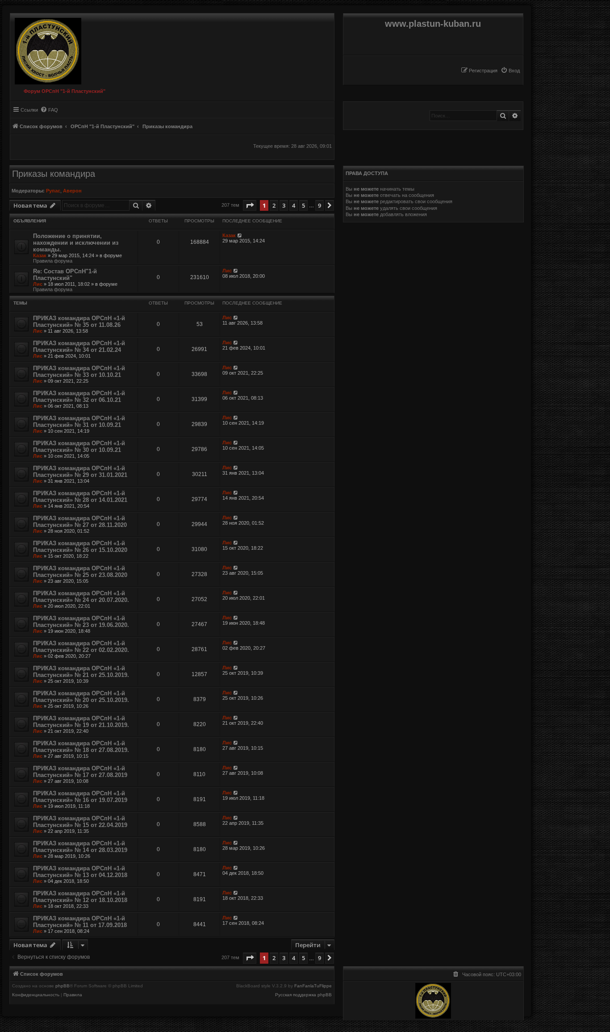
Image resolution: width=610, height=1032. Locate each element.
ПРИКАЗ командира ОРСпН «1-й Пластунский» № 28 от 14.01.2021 (80, 496)
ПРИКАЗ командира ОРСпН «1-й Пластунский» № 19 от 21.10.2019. (81, 721)
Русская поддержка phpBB (303, 995)
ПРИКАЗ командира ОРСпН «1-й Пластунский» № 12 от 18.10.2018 (80, 896)
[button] (249, 205)
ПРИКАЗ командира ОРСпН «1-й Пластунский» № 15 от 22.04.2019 (80, 821)
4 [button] (293, 205)
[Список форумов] (45, 48)
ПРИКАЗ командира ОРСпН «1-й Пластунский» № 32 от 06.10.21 (79, 396)
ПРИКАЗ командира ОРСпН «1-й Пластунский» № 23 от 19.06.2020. (81, 621)
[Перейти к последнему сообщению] (240, 235)
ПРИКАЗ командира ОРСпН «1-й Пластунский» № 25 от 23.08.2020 (80, 571)
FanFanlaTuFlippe (313, 986)
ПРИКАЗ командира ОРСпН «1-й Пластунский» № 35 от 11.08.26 (79, 321)
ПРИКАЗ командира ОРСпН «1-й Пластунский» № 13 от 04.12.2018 (80, 871)
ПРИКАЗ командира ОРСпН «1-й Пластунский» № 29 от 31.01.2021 (80, 471)
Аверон (72, 190)
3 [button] (283, 205)
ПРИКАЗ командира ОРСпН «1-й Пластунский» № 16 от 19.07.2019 (80, 796)
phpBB (62, 986)
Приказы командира (53, 174)
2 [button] (274, 205)
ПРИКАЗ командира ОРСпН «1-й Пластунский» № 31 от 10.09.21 (79, 421)
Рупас (53, 190)
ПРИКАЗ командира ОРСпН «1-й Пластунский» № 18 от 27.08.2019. (81, 746)
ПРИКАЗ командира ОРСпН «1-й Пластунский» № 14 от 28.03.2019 (80, 846)
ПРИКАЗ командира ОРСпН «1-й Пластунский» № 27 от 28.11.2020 (80, 521)
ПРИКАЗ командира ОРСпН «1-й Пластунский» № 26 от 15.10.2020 (80, 546)
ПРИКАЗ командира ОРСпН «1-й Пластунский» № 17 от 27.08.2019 (80, 771)
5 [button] (303, 205)
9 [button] (319, 205)
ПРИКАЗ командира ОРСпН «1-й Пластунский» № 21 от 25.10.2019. (81, 671)
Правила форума (52, 260)
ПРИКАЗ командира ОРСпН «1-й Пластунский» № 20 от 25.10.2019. (81, 696)
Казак (39, 255)
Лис (37, 284)
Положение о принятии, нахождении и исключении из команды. (75, 243)
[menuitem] (510, 70)
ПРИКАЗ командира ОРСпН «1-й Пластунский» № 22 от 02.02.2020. (81, 646)
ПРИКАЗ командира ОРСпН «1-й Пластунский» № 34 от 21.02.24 (79, 346)
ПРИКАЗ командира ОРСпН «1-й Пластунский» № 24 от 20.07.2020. (81, 596)
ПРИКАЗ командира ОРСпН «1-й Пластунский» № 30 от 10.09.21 (79, 446)
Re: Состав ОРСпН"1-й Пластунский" (65, 274)
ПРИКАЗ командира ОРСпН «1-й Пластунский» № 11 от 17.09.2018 (80, 921)
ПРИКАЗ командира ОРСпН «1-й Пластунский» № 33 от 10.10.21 (79, 371)
